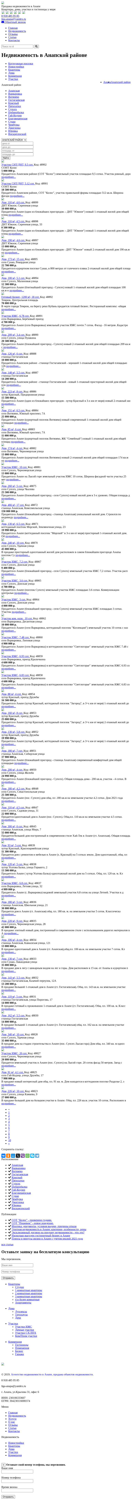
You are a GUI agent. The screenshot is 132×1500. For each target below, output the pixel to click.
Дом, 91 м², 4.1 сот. (12, 1072)
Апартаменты (23, 1302)
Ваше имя (7, 1468)
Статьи (12, 37)
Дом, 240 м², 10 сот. (13, 542)
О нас (11, 1421)
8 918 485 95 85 (10, 15)
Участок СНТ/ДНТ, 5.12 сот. (18, 183)
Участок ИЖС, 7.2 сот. (15, 561)
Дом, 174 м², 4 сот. (12, 448)
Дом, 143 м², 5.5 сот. (13, 977)
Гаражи (19, 1354)
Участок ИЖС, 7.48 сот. (15, 637)
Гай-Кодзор (15, 115)
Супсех (12, 109)
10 (9, 1140)
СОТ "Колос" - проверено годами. (32, 1220)
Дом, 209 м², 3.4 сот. (13, 334)
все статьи (7, 1244)
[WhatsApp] (27, 1156)
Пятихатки (14, 106)
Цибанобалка (16, 112)
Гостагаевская (16, 99)
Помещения (22, 1347)
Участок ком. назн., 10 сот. (17, 618)
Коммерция (15, 75)
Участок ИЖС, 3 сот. (13, 599)
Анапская (14, 90)
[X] (18, 1156)
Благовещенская (17, 118)
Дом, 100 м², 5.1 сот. (13, 278)
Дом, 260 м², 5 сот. (12, 486)
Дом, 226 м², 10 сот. (13, 1091)
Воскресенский (17, 134)
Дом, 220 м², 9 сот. (12, 920)
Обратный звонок (15, 22)
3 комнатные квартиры (28, 1296)
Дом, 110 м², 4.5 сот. (13, 221)
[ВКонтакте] (3, 1156)
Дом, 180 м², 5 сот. (12, 902)
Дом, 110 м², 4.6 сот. (13, 202)
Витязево (13, 96)
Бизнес (19, 1351)
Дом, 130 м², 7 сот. (12, 958)
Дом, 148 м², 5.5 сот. (13, 372)
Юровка (13, 130)
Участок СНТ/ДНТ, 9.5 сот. (17, 164)
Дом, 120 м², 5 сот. (12, 864)
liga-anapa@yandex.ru (13, 19)
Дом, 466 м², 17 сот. (13, 504)
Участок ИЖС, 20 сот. (14, 1053)
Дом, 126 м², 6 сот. (12, 353)
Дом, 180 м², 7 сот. (12, 750)
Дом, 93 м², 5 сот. (11, 845)
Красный (13, 103)
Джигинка (14, 127)
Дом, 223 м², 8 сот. (12, 391)
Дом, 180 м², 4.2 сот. (13, 788)
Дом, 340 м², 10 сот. (13, 1034)
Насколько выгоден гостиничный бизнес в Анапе (41, 1235)
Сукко (11, 121)
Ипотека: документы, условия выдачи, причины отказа (44, 1226)
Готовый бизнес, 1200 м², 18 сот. (20, 296)
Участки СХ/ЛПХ (25, 1332)
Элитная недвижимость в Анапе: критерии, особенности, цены (49, 1229)
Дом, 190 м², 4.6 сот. (13, 240)
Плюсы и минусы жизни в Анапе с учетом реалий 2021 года (47, 1238)
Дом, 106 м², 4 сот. (12, 939)
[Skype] (32, 1156)
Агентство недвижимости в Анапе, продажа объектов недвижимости (52, 1374)
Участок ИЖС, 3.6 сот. (15, 580)
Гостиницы (21, 1344)
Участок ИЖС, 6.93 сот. (15, 656)
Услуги (12, 1418)
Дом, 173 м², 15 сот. (13, 259)
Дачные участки (24, 1329)
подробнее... (8, 177)
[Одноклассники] (8, 1156)
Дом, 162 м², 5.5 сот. (13, 1015)
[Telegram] (37, 1156)
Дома (11, 72)
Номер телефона (11, 1477)
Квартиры (14, 69)
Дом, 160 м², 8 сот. (12, 712)
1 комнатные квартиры (28, 1290)
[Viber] (23, 1156)
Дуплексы (21, 1311)
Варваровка (15, 93)
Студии (19, 1287)
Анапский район (121, 82)
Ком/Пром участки (26, 1335)
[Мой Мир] (13, 1156)
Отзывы (13, 34)
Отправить (8, 1278)
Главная (13, 27)
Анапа (107, 82)
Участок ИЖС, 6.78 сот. (15, 315)
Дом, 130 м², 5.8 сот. (13, 731)
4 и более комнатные (27, 1299)
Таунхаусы (21, 1314)
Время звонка (9, 1487)
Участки (13, 79)
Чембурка (13, 124)
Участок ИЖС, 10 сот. (14, 467)
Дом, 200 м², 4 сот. (12, 769)
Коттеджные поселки (20, 63)
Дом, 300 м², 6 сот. (12, 826)
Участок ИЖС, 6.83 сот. (15, 675)
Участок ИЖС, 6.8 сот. (15, 883)
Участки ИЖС (23, 1326)
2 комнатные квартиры (28, 1293)
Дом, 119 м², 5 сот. (12, 996)
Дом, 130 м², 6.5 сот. (13, 523)
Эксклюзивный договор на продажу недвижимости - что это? (48, 1232)
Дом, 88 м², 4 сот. (11, 694)
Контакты (14, 40)
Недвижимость (17, 31)
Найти (6, 158)
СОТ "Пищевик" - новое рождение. (33, 1223)
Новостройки (16, 66)
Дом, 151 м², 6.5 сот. (13, 410)
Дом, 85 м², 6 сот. (11, 429)
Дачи (18, 1317)
